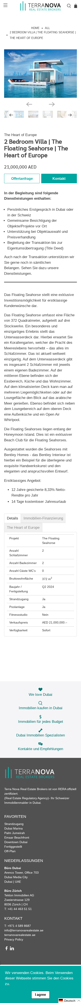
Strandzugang (14, 824)
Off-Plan (10, 851)
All (47, 28)
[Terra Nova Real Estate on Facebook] (6, 949)
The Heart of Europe (20, 135)
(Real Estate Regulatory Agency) (26, 798)
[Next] (52, 104)
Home (35, 28)
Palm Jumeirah (14, 833)
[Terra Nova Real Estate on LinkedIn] (12, 949)
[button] (69, 1000)
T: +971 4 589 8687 (17, 925)
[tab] (12, 518)
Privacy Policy (13, 939)
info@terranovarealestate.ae (23, 930)
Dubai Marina (13, 828)
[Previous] (29, 104)
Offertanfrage (22, 178)
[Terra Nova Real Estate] (40, 6)
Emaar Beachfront (16, 837)
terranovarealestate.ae (19, 935)
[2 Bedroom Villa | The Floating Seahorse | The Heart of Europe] (40, 73)
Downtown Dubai (15, 842)
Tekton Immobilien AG (19, 895)
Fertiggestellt (13, 846)
